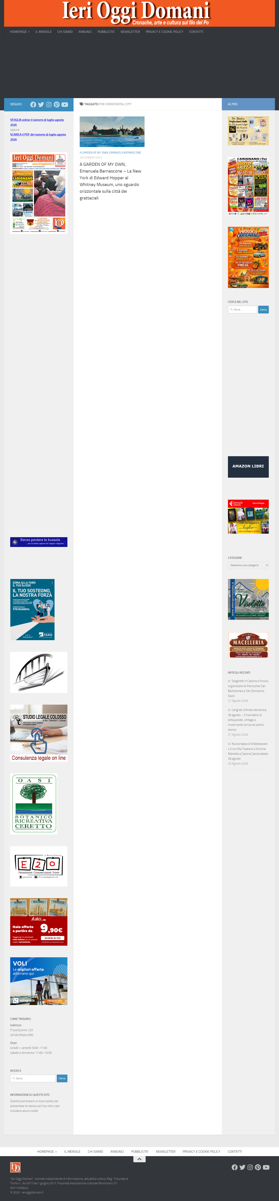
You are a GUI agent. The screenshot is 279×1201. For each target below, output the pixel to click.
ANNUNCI (85, 32)
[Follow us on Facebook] (33, 105)
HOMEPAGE (18, 32)
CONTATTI (196, 32)
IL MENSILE (44, 32)
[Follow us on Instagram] (49, 105)
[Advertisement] (139, 67)
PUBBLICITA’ (106, 32)
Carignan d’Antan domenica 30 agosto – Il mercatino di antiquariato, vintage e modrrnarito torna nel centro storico (247, 720)
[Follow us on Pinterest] (57, 105)
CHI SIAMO (65, 32)
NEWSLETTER (130, 32)
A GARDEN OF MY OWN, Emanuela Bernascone (110, 152)
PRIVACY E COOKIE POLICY (164, 32)
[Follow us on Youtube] (64, 105)
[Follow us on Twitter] (41, 105)
